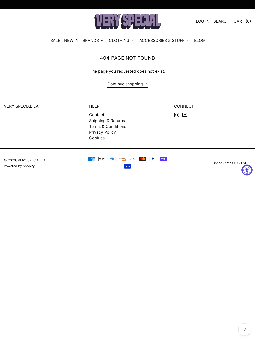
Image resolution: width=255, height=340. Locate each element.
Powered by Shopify (19, 166)
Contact (96, 114)
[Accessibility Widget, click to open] (247, 170)
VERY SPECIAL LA (21, 106)
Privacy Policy (102, 132)
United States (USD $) (230, 163)
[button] (242, 21)
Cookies (97, 137)
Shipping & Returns (107, 120)
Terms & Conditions (107, 126)
